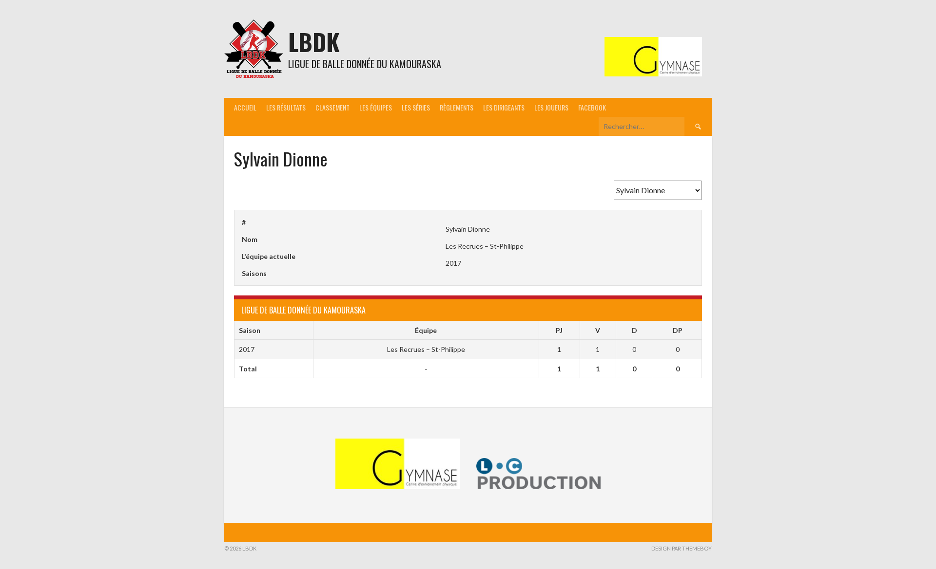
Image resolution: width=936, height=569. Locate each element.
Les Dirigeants (504, 107)
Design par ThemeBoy (681, 548)
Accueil (245, 107)
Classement (332, 107)
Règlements (456, 107)
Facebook (592, 107)
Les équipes (375, 107)
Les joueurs (551, 107)
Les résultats (286, 107)
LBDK (314, 41)
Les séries (416, 107)
